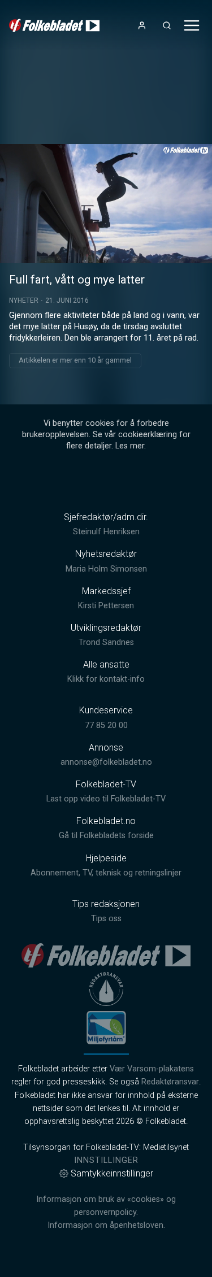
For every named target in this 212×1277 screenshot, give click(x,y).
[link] (54, 25)
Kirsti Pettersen (106, 606)
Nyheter (23, 300)
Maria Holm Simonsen (106, 569)
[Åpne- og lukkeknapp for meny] (191, 25)
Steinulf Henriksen (106, 532)
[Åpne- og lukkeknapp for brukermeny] (142, 25)
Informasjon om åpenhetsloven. (106, 1225)
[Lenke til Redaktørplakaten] (106, 989)
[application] (106, 203)
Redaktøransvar (170, 1082)
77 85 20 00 (106, 725)
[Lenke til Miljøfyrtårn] (106, 1027)
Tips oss (106, 918)
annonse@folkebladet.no (106, 762)
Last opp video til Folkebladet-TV (106, 799)
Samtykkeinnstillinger (112, 1173)
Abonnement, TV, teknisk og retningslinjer (106, 873)
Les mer (129, 446)
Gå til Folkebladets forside (106, 835)
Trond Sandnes (106, 642)
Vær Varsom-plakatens (152, 1069)
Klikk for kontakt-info (106, 679)
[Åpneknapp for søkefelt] (166, 25)
